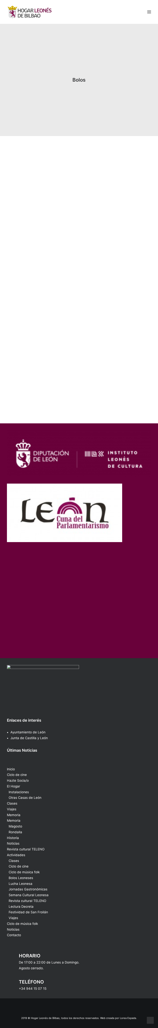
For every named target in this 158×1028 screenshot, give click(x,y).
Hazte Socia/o (18, 780)
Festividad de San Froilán (28, 912)
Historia (13, 838)
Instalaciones (19, 792)
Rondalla (15, 832)
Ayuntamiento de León (27, 732)
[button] (149, 12)
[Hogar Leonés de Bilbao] (29, 12)
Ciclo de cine (17, 775)
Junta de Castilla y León (29, 738)
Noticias (13, 843)
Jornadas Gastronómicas (28, 889)
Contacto (14, 935)
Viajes (11, 809)
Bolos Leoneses (21, 878)
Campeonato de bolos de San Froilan (61, 377)
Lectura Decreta (21, 906)
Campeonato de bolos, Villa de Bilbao (62, 244)
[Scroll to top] (150, 1020)
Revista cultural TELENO (26, 849)
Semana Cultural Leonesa (29, 895)
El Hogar (13, 786)
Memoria (13, 815)
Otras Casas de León (25, 798)
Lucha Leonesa (20, 884)
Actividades (16, 855)
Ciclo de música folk (24, 872)
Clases (12, 803)
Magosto (15, 826)
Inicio (11, 769)
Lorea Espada (128, 1018)
